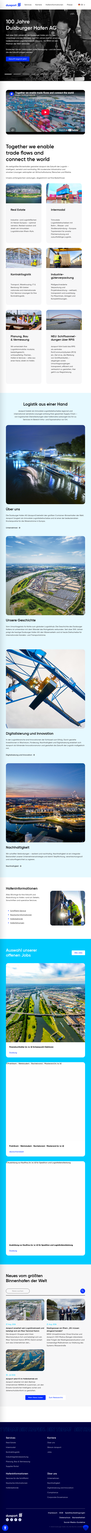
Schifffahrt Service (18, 911)
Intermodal (11, 1447)
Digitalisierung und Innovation (19, 755)
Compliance (52, 1492)
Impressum (52, 1513)
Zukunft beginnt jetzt (18, 59)
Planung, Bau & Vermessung (18, 1461)
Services (28, 5)
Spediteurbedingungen (75, 1513)
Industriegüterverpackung (17, 1457)
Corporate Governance (57, 1497)
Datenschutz (64, 1517)
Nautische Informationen (21, 915)
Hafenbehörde (16, 919)
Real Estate (11, 1442)
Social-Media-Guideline (74, 1522)
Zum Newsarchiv (56, 1397)
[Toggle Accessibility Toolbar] (5, 1527)
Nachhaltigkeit (12, 866)
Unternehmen (12, 528)
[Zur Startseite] (13, 5)
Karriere (38, 5)
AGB (61, 1513)
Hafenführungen (17, 923)
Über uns (51, 1442)
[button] (86, 1528)
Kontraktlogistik (13, 1452)
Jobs (49, 1452)
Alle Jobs (78, 953)
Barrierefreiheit (78, 1517)
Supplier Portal (12, 1466)
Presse (69, 5)
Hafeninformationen (54, 5)
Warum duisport (54, 1447)
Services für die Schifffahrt (17, 1478)
